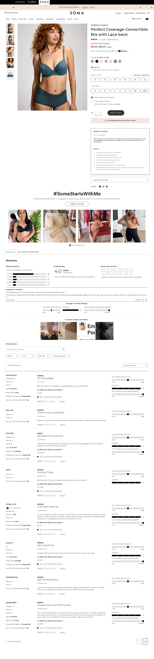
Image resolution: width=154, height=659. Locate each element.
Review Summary (112, 39)
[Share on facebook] (100, 186)
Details (109, 47)
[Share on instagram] (103, 186)
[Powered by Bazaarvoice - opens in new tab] (77, 245)
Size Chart (137, 75)
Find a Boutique (141, 13)
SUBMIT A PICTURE (77, 204)
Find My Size (145, 75)
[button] (147, 19)
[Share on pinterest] (107, 186)
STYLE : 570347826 (99, 135)
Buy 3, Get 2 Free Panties (69, 7)
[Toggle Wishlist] (85, 26)
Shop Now (85, 7)
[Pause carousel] (151, 7)
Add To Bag (115, 113)
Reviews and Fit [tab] (10, 252)
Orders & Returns (129, 13)
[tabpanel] (77, 450)
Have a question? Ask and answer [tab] (28, 252)
